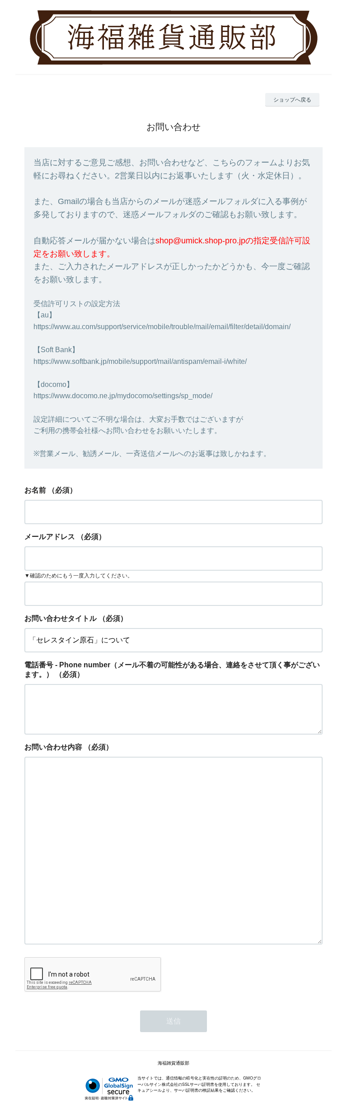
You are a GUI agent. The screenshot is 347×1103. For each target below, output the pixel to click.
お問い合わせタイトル (60, 618)
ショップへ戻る (292, 100)
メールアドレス (49, 536)
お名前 (35, 490)
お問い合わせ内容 (53, 747)
